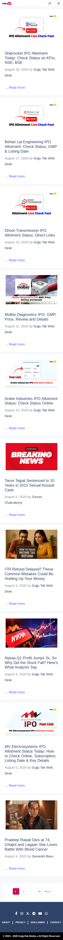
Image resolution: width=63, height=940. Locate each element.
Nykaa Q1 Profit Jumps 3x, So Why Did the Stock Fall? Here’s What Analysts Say (31, 662)
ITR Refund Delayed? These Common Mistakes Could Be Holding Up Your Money (29, 574)
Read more (17, 87)
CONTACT (55, 922)
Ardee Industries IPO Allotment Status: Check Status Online (31, 400)
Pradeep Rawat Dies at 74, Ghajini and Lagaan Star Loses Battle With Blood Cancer (31, 844)
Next (48, 891)
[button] (49, 3)
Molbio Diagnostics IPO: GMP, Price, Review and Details (30, 316)
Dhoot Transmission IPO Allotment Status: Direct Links (30, 232)
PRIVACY (20, 922)
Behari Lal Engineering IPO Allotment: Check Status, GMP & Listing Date (31, 146)
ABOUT (6, 922)
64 (40, 892)
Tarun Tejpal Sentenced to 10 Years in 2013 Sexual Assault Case (29, 485)
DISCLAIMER (38, 922)
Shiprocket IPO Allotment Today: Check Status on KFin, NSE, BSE (30, 58)
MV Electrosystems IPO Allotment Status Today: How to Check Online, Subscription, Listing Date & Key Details (30, 753)
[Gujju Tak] (7, 3)
